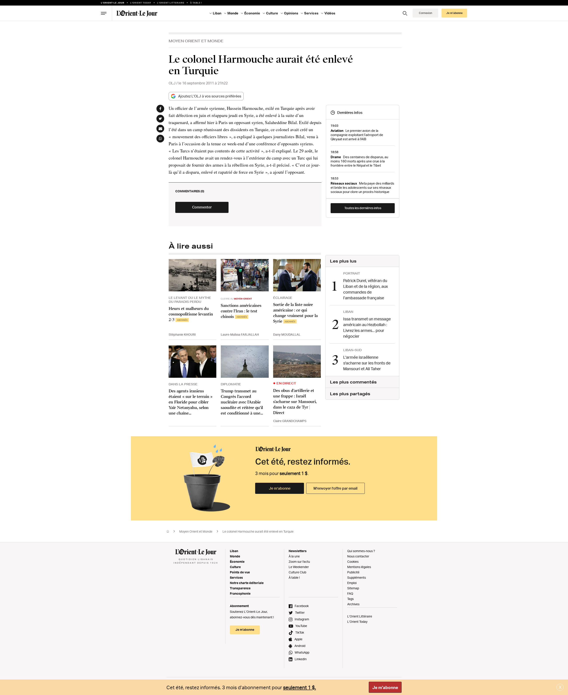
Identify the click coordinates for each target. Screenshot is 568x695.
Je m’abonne (279, 488)
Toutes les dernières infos (362, 208)
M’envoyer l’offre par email (335, 488)
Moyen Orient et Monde (196, 41)
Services (236, 577)
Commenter (202, 207)
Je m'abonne (385, 687)
